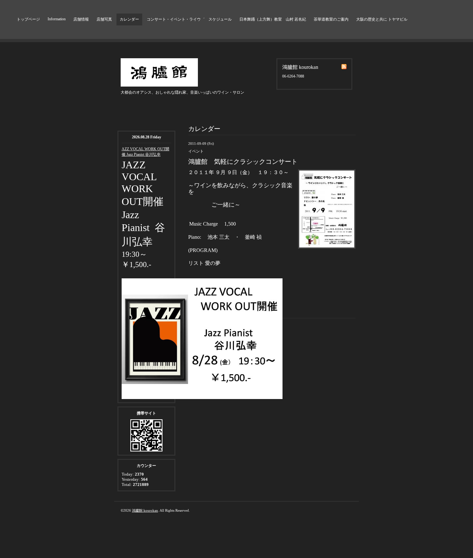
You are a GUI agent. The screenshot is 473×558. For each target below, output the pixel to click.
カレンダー (129, 19)
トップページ (28, 19)
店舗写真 (104, 19)
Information (57, 19)
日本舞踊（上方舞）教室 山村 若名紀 (272, 19)
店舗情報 (81, 19)
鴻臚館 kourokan (145, 510)
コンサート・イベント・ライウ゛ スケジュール (189, 19)
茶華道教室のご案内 (331, 19)
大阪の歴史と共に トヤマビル (381, 19)
